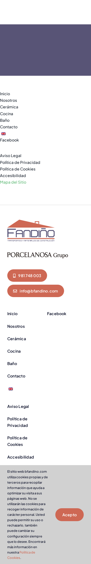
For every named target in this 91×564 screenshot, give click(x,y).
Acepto (69, 514)
